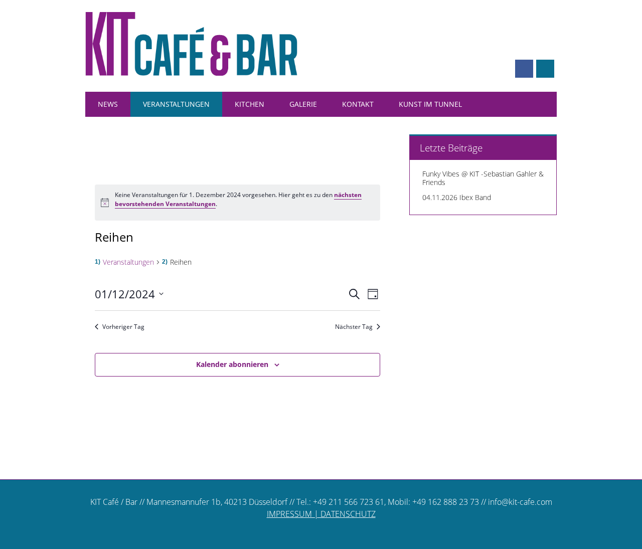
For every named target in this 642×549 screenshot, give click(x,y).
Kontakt (358, 104)
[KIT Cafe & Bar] (191, 73)
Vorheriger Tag (123, 327)
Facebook (524, 69)
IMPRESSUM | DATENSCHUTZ (321, 513)
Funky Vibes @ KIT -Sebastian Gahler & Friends (483, 178)
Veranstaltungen (176, 104)
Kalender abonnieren (232, 364)
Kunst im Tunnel (430, 104)
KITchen (249, 104)
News (108, 104)
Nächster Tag (354, 327)
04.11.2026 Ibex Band (456, 197)
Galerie (303, 104)
